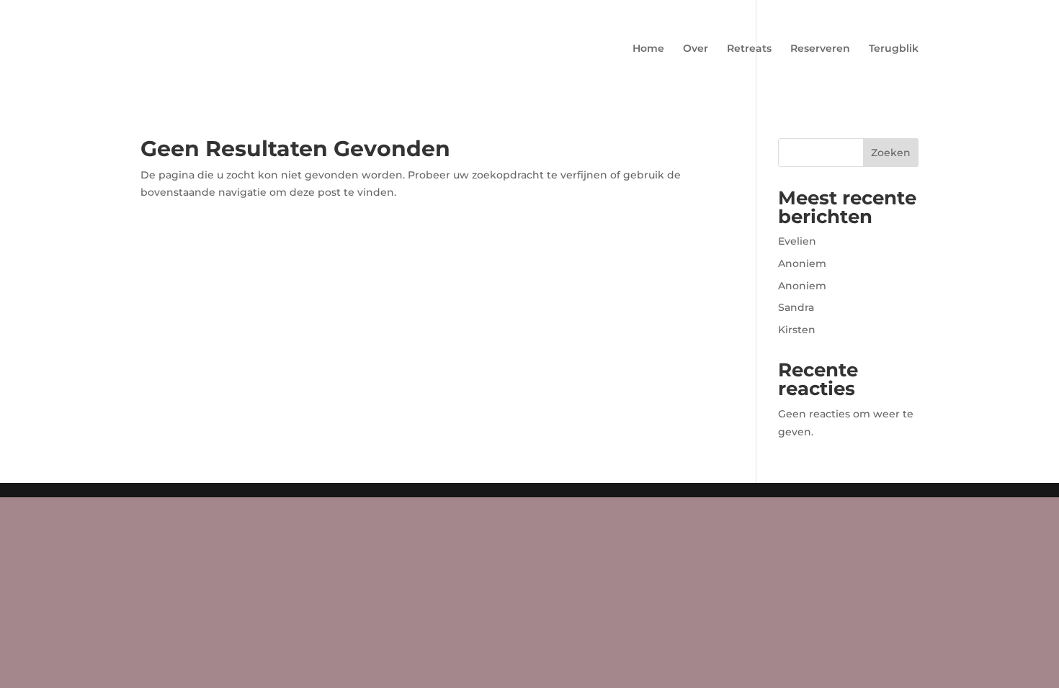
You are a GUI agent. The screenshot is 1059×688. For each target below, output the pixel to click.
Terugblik (894, 49)
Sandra (796, 307)
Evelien (797, 241)
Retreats (749, 49)
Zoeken (891, 152)
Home (648, 49)
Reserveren (820, 49)
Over (695, 49)
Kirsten (797, 329)
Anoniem (802, 263)
